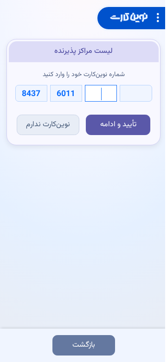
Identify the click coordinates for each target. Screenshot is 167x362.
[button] (131, 18)
